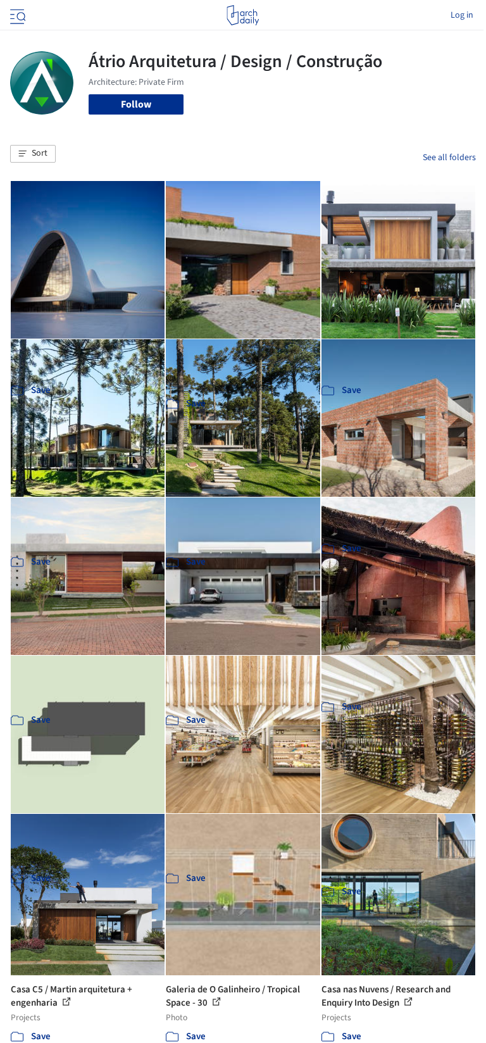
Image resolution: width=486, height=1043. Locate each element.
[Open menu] (16, 15)
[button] (33, 154)
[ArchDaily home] (243, 15)
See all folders (449, 157)
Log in (462, 15)
